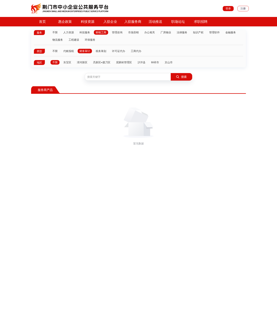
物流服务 (57, 39)
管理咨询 (117, 32)
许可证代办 (118, 51)
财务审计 (85, 51)
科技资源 (87, 22)
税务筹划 (101, 51)
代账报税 (68, 51)
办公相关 (149, 32)
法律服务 (182, 32)
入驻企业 (110, 22)
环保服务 (90, 39)
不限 (55, 32)
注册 (243, 8)
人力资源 (68, 32)
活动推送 (155, 22)
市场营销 (133, 32)
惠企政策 (65, 22)
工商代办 (136, 51)
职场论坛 (178, 22)
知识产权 (198, 32)
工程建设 (74, 39)
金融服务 (230, 32)
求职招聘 (200, 22)
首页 (42, 22)
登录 (228, 8)
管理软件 (214, 32)
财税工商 (101, 32)
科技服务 (85, 32)
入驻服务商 (132, 22)
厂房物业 (166, 32)
